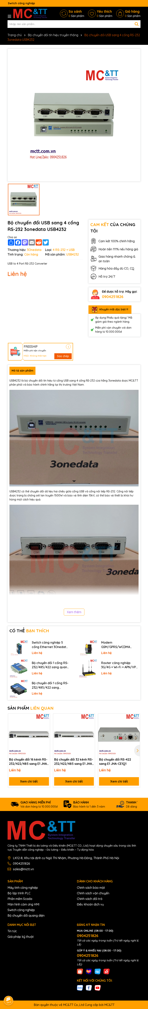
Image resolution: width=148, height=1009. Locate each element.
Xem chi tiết (29, 781)
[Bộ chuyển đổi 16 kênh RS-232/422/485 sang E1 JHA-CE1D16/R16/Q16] (29, 734)
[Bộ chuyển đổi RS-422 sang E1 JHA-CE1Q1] (119, 734)
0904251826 (112, 296)
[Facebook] (89, 987)
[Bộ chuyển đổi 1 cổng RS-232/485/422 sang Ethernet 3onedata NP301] (18, 689)
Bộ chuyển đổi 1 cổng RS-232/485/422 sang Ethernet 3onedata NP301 (50, 685)
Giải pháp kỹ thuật (21, 937)
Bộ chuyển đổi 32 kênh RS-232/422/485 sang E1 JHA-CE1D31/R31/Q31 (73, 762)
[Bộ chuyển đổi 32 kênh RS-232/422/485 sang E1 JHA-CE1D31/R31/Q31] (74, 734)
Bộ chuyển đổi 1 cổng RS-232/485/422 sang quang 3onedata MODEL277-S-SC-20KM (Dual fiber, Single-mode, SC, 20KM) (50, 665)
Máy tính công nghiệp (23, 888)
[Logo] (30, 13)
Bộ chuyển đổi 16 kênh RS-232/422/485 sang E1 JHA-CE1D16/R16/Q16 (28, 762)
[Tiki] (98, 971)
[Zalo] (80, 987)
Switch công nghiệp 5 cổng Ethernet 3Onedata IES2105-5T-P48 (50, 645)
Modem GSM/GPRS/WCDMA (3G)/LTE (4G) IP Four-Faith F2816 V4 (117, 645)
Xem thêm (74, 612)
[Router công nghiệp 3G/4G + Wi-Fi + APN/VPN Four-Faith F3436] (88, 668)
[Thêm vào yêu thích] (45, 718)
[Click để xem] (74, 115)
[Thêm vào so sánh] (45, 724)
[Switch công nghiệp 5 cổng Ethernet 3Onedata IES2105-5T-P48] (18, 648)
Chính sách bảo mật (91, 888)
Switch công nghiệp (21, 910)
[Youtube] (98, 987)
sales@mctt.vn (23, 869)
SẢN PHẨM (31, 708)
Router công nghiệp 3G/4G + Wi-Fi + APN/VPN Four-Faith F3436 (119, 665)
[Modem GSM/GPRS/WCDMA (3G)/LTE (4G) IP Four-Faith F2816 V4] (88, 648)
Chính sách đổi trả (89, 899)
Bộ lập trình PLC (19, 893)
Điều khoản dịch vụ (90, 904)
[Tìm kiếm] (137, 24)
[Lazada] (89, 971)
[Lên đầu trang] (140, 974)
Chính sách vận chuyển (93, 893)
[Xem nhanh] (45, 731)
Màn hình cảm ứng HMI (23, 904)
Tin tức (12, 931)
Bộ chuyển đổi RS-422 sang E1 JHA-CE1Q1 (115, 762)
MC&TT (109, 1005)
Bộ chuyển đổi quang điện (26, 915)
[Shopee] (80, 971)
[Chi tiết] (68, 346)
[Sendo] (106, 971)
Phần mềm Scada (20, 899)
